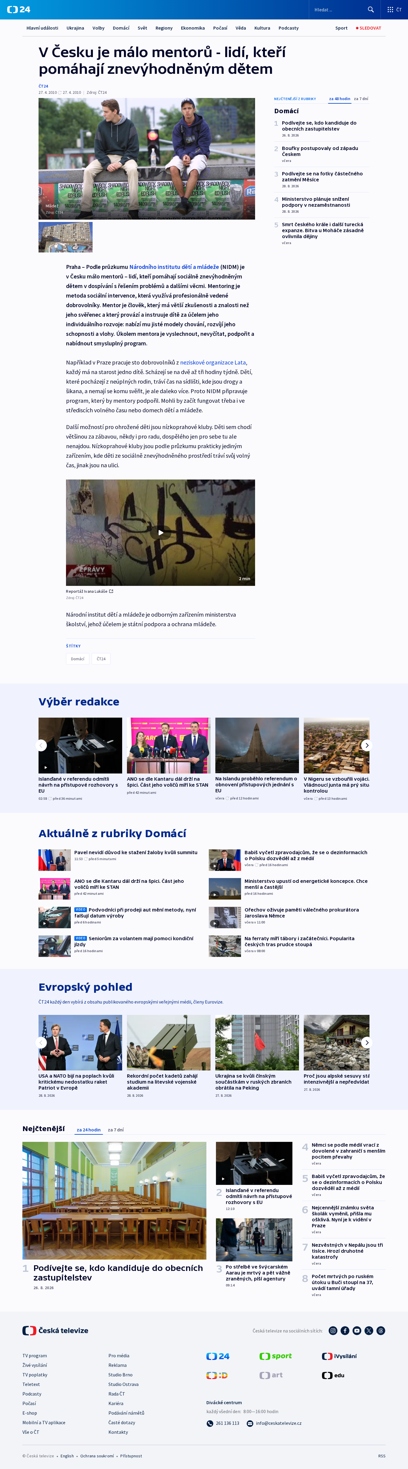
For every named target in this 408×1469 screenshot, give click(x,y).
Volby (99, 28)
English (67, 1456)
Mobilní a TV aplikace (43, 1422)
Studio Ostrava (123, 1384)
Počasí (220, 28)
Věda (241, 28)
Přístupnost (131, 1456)
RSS (382, 1456)
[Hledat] (371, 9)
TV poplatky (34, 1375)
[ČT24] (18, 9)
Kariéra (115, 1403)
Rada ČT (116, 1394)
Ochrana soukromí (97, 1456)
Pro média (118, 1355)
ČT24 (43, 86)
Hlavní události (42, 28)
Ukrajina (75, 28)
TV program (34, 1355)
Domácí (121, 28)
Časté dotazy (121, 1422)
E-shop (29, 1413)
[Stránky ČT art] (271, 1375)
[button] (160, 533)
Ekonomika (193, 28)
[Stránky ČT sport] (276, 1356)
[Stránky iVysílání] (339, 1356)
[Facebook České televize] (345, 1330)
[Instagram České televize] (333, 1330)
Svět (142, 28)
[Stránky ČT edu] (333, 1375)
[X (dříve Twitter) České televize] (369, 1330)
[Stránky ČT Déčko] (217, 1375)
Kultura (262, 28)
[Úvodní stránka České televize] (55, 1330)
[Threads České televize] (381, 1330)
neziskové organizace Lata (213, 362)
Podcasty (289, 28)
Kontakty (118, 1432)
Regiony (164, 28)
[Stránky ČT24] (217, 1356)
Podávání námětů (126, 1413)
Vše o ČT (30, 1432)
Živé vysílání (34, 1365)
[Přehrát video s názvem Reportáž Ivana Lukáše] (160, 533)
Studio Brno (120, 1375)
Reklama (117, 1365)
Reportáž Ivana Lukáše (87, 591)
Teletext (31, 1384)
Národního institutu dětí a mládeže (174, 266)
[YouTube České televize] (357, 1330)
